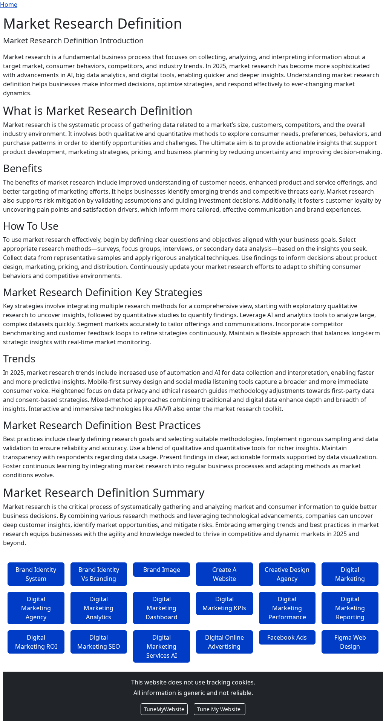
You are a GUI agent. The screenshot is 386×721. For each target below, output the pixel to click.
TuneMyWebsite (164, 709)
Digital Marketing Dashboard (162, 608)
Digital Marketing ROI (36, 642)
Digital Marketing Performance (287, 608)
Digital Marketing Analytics (98, 608)
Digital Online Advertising (224, 642)
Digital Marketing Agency (36, 608)
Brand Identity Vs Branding (98, 574)
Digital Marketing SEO (98, 642)
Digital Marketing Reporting (350, 608)
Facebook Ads (287, 637)
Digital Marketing (350, 574)
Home (8, 4)
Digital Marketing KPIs (224, 603)
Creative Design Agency (287, 574)
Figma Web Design (350, 642)
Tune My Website (219, 709)
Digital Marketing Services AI (161, 646)
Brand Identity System (35, 574)
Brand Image (161, 569)
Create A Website (224, 574)
